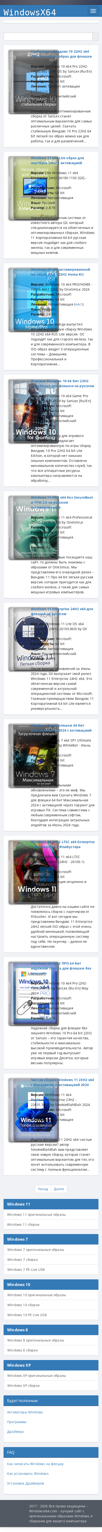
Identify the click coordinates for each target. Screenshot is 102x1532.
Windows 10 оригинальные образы (36, 1295)
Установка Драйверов (25, 1483)
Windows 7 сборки (22, 1259)
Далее (59, 1189)
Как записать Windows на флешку (35, 1464)
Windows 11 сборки (23, 1224)
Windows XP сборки (23, 1385)
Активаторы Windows (25, 1412)
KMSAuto (39, 91)
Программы (17, 1422)
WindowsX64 (30, 12)
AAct (79, 304)
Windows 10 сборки (23, 1305)
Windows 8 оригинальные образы (35, 1340)
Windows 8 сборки (22, 1350)
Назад (43, 1189)
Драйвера (15, 1431)
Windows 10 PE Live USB (27, 1315)
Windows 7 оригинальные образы (35, 1249)
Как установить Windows (28, 1473)
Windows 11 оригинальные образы (36, 1214)
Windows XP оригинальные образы (36, 1375)
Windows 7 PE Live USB (26, 1269)
